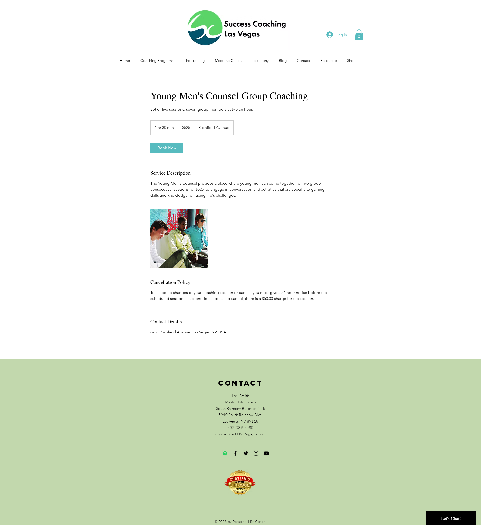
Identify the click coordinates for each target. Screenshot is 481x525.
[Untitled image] (179, 238)
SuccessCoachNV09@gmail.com (241, 434)
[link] (166, 148)
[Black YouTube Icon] (266, 453)
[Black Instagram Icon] (256, 453)
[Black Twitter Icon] (246, 453)
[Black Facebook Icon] (235, 453)
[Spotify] (225, 453)
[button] (359, 34)
